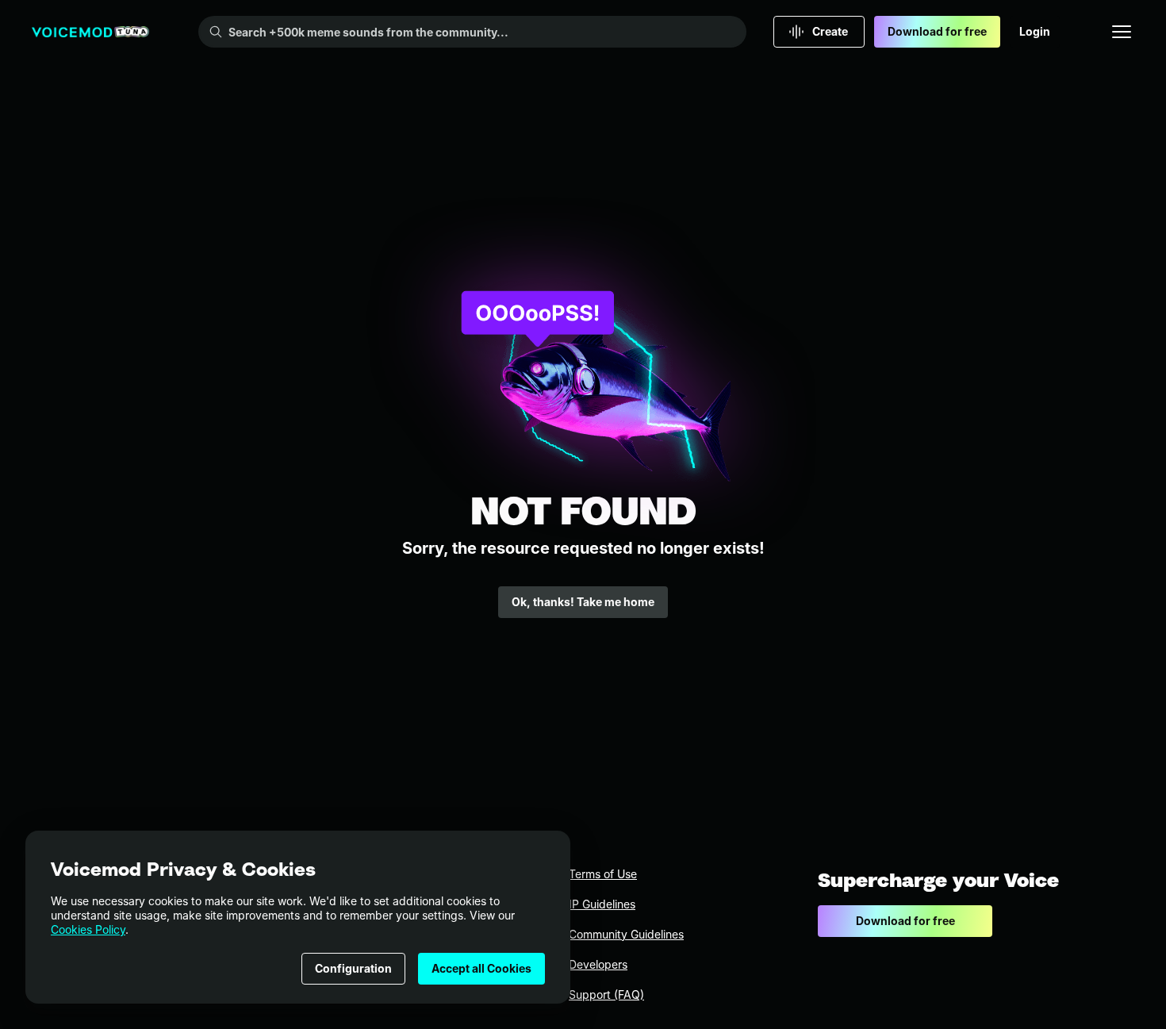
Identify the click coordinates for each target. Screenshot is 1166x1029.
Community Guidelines (626, 934)
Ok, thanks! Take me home (583, 602)
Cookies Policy (88, 929)
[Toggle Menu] (1121, 31)
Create (830, 31)
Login (1034, 31)
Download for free (937, 31)
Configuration (353, 968)
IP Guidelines (602, 904)
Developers (598, 964)
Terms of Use (603, 874)
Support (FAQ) (606, 994)
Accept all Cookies (481, 968)
